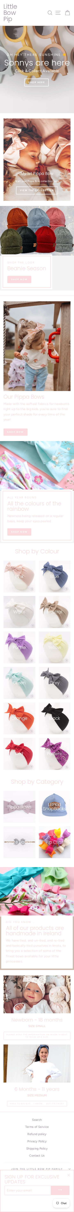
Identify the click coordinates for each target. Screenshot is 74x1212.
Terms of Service (37, 1127)
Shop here (36, 86)
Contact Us (37, 1155)
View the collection (37, 190)
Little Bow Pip (10, 12)
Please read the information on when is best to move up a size (36, 1035)
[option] (37, 69)
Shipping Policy (37, 1148)
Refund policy (37, 1134)
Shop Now (19, 279)
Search (37, 1120)
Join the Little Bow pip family (37, 1169)
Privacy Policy (37, 1141)
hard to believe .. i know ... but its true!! (37, 1103)
